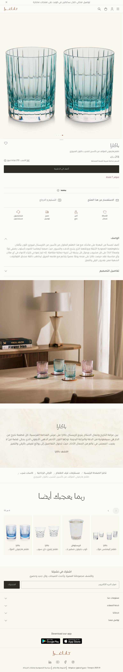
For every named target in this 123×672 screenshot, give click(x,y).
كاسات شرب (26, 473)
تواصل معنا (113, 620)
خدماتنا (116, 613)
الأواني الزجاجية (44, 473)
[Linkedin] (50, 661)
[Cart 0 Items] (106, 9)
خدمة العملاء (113, 606)
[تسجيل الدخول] (112, 9)
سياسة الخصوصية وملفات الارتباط (37, 668)
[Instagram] (73, 661)
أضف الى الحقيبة (61, 169)
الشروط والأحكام (59, 668)
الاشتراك (12, 585)
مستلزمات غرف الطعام (68, 473)
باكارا (114, 145)
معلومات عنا (113, 598)
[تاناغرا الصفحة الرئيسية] (11, 9)
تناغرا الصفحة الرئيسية (95, 473)
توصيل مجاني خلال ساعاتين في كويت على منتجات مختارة (61, 2)
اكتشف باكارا (61, 452)
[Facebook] (65, 661)
